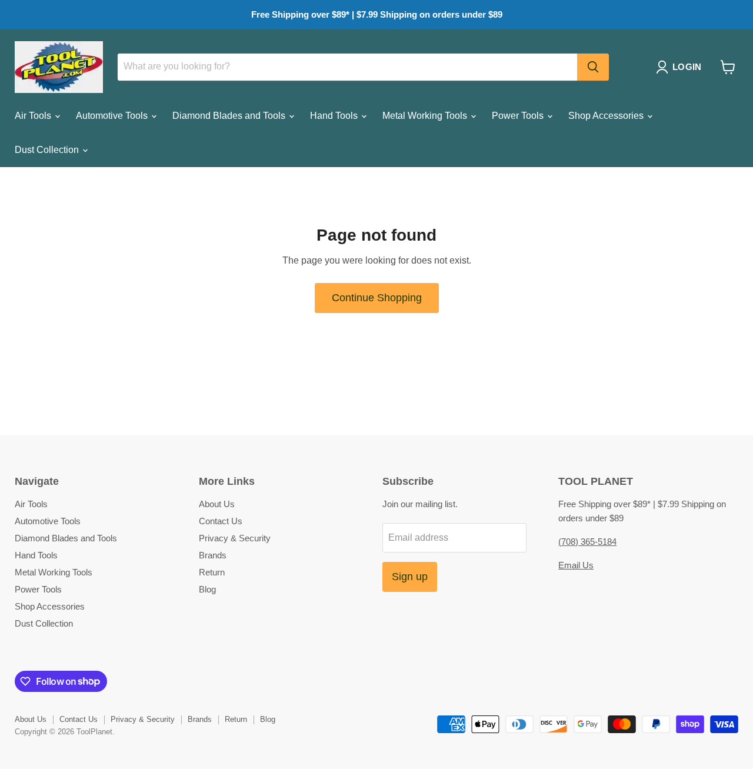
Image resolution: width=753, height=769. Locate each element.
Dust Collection (48, 150)
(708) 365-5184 (587, 542)
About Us (217, 504)
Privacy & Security (235, 538)
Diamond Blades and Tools (230, 116)
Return (212, 572)
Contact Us (220, 521)
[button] (681, 67)
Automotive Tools (113, 116)
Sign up (410, 576)
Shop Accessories (607, 116)
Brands (212, 555)
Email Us (576, 565)
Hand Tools (335, 116)
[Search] (593, 67)
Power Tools (519, 116)
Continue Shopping (377, 298)
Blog (207, 589)
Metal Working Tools (425, 116)
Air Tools (34, 116)
